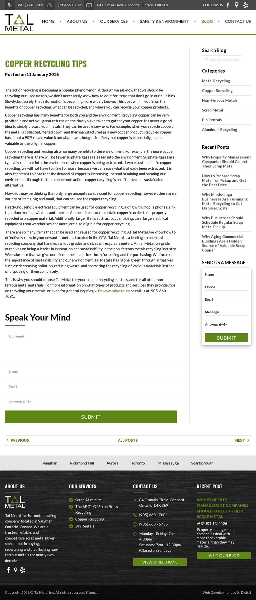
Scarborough (202, 462)
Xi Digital (244, 592)
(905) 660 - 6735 (70, 5)
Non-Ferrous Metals (220, 100)
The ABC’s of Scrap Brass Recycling (96, 509)
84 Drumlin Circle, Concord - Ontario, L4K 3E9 (132, 5)
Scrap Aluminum (88, 500)
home (48, 21)
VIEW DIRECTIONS (160, 562)
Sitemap (92, 592)
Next (240, 440)
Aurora (112, 462)
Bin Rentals (212, 120)
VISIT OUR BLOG (224, 555)
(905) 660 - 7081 (31, 5)
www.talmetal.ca (116, 290)
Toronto (138, 462)
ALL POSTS (128, 440)
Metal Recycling (216, 80)
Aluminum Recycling (219, 129)
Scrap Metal (212, 110)
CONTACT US (238, 21)
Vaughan (49, 462)
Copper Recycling (217, 90)
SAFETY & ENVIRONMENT (164, 21)
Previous (19, 440)
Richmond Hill (82, 462)
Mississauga (168, 462)
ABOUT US (77, 21)
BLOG (207, 21)
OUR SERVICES (114, 21)
